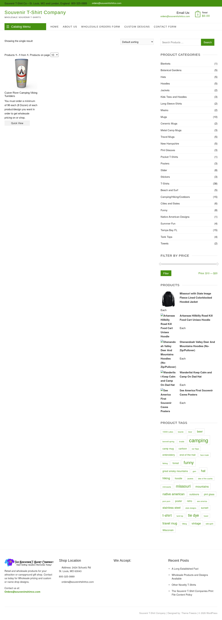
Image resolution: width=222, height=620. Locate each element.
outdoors (194, 494)
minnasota (167, 487)
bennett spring (168, 441)
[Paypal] (128, 568)
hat (203, 470)
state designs (190, 508)
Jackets (165, 90)
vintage (196, 523)
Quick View (17, 123)
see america (202, 501)
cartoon (183, 448)
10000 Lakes (168, 431)
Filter (166, 273)
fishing (165, 463)
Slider (164, 170)
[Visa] (122, 568)
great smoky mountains (175, 471)
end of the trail (187, 454)
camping (198, 440)
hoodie (178, 478)
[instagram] (14, 613)
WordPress (211, 613)
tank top (180, 516)
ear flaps (195, 448)
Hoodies (165, 83)
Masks (164, 110)
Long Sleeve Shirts (171, 103)
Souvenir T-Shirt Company (35, 12)
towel (206, 516)
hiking (166, 478)
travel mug (170, 523)
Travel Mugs (168, 136)
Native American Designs (175, 216)
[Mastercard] (116, 568)
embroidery (169, 454)
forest (176, 463)
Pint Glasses (168, 150)
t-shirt (167, 515)
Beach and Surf (169, 190)
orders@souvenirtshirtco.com (106, 3)
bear (190, 431)
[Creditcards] (141, 568)
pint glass (209, 494)
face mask (204, 455)
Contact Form (165, 26)
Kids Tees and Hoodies (174, 96)
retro (189, 501)
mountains (202, 486)
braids (181, 441)
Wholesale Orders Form (100, 26)
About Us (70, 26)
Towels (165, 243)
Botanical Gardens (171, 70)
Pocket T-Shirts (169, 157)
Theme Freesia (189, 613)
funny (189, 462)
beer (200, 431)
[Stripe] (135, 568)
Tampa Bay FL (169, 230)
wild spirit (209, 523)
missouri (183, 486)
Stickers (165, 176)
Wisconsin (168, 530)
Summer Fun (168, 223)
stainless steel (172, 507)
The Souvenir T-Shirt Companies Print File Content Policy (192, 592)
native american (174, 494)
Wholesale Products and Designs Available (190, 576)
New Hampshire (170, 143)
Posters (165, 163)
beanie (180, 431)
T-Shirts (165, 183)
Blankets (165, 63)
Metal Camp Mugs (171, 130)
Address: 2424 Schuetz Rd (76, 567)
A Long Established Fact (185, 568)
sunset (204, 507)
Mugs (164, 117)
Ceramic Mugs (169, 123)
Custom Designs (137, 26)
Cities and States (170, 203)
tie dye (193, 515)
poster (178, 501)
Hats (163, 77)
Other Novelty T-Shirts (184, 584)
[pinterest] (7, 613)
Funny (164, 210)
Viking (184, 523)
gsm (194, 471)
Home (54, 26)
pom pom (166, 501)
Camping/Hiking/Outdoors (175, 197)
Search (208, 42)
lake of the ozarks (205, 478)
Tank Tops (166, 237)
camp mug (168, 448)
